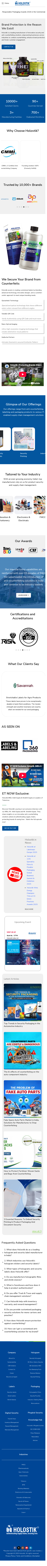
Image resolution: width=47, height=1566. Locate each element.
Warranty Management (12, 1427)
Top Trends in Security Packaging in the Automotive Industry (22, 1021)
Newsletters (35, 1434)
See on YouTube (10, 825)
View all (36, 1228)
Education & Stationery (23, 1494)
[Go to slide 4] (23, 206)
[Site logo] (23, 3)
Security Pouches (35, 1393)
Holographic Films (35, 1389)
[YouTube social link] (26, 1544)
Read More (29, 906)
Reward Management (11, 1423)
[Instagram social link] (22, 1544)
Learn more (22, 592)
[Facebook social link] (15, 1544)
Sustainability (12, 1359)
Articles (35, 1437)
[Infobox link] (23, 442)
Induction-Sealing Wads (35, 1397)
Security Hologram (35, 1355)
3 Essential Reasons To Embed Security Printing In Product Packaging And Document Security (22, 1219)
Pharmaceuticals (23, 1465)
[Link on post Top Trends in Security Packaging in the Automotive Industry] (23, 999)
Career (12, 1370)
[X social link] (18, 1544)
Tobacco (23, 1478)
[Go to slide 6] (28, 206)
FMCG (23, 1462)
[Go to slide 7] (29, 647)
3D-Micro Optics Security (35, 1359)
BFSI (23, 1482)
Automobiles (23, 1473)
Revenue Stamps (35, 1370)
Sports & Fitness (23, 1498)
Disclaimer (36, 1553)
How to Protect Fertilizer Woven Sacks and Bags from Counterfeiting (22, 1169)
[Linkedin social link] (30, 1544)
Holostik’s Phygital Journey (35, 1422)
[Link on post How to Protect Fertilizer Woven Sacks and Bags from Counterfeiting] (23, 1147)
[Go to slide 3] (21, 206)
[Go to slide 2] (19, 206)
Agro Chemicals (24, 1469)
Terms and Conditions (23, 1553)
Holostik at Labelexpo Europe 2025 (32, 846)
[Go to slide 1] (17, 206)
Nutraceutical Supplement (23, 1502)
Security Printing (35, 1374)
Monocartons (35, 1400)
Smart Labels (12, 1393)
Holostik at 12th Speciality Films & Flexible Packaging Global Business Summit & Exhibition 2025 (31, 867)
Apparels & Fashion (23, 1506)
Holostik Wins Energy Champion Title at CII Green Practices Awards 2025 (32, 893)
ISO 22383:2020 (35, 1426)
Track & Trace (12, 1416)
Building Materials (23, 1485)
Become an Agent (11, 1374)
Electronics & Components (23, 1489)
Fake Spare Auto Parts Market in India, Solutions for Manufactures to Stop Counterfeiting (21, 1120)
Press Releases (35, 1430)
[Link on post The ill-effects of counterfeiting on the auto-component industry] (23, 1047)
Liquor (23, 1509)
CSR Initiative (12, 1363)
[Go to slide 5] (26, 206)
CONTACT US (8, 47)
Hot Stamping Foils (35, 1366)
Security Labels (11, 1389)
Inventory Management (12, 1419)
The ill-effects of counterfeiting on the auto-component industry (21, 1070)
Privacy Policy (10, 1553)
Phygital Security (35, 1409)
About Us (12, 1355)
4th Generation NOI (35, 1363)
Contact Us (11, 1366)
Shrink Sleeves (11, 1397)
